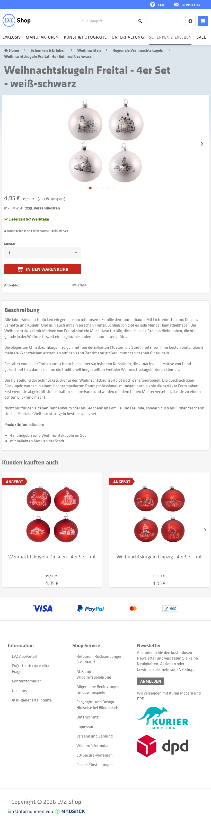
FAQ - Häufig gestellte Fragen (30, 668)
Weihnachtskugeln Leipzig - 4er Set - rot (159, 557)
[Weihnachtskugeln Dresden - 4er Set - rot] (52, 511)
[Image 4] (114, 188)
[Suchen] (141, 21)
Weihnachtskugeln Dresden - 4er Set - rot (52, 557)
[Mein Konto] (190, 21)
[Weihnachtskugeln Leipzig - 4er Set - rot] (159, 511)
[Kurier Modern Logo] (169, 718)
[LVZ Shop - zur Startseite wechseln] (17, 20)
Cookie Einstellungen (94, 764)
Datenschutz (87, 717)
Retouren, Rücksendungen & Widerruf (99, 659)
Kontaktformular (26, 681)
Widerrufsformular (92, 745)
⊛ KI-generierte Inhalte (32, 700)
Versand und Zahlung (94, 736)
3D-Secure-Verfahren (94, 755)
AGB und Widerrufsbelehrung (93, 674)
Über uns (19, 690)
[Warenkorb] (203, 21)
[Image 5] (121, 188)
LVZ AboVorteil (24, 656)
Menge (9, 244)
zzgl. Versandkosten (42, 208)
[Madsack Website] (46, 811)
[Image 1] (96, 188)
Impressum (85, 726)
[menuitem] (112, 21)
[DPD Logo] (169, 745)
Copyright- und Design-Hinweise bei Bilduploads (97, 704)
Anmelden (150, 681)
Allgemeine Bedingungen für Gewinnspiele (98, 689)
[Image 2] (102, 188)
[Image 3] (108, 188)
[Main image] (90, 188)
